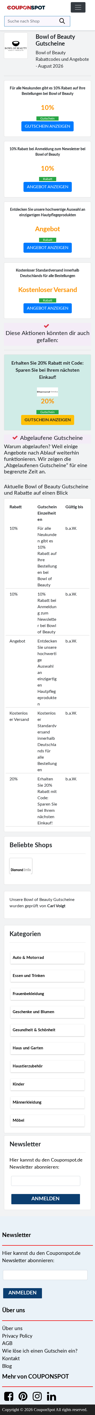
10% (47, 108)
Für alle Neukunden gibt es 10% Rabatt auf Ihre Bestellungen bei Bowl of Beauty (47, 91)
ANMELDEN (45, 1198)
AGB (7, 1343)
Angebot (47, 229)
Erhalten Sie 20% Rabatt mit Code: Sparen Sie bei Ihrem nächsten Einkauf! (47, 370)
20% (47, 401)
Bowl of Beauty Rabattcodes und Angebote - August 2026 (62, 59)
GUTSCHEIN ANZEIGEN (47, 126)
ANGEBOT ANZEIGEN (47, 187)
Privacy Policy (17, 1336)
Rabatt (47, 179)
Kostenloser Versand (47, 290)
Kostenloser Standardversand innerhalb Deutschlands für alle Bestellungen (47, 273)
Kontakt (11, 1358)
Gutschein (47, 118)
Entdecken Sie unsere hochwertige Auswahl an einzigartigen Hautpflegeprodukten (47, 212)
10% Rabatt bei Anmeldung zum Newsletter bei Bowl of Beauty (48, 151)
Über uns (12, 1328)
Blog (7, 1366)
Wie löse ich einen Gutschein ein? (40, 1351)
